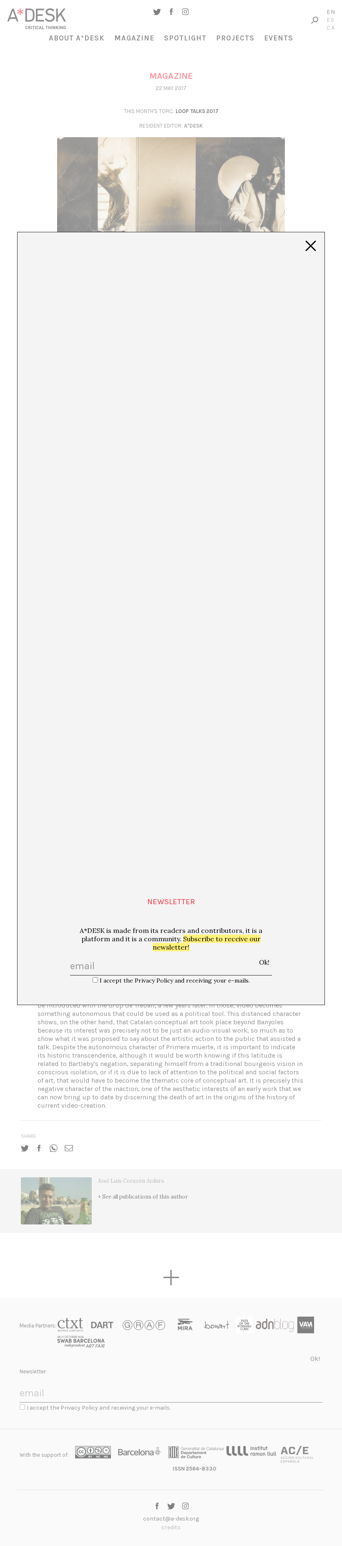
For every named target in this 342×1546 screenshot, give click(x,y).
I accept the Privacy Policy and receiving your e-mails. (175, 980)
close (310, 246)
